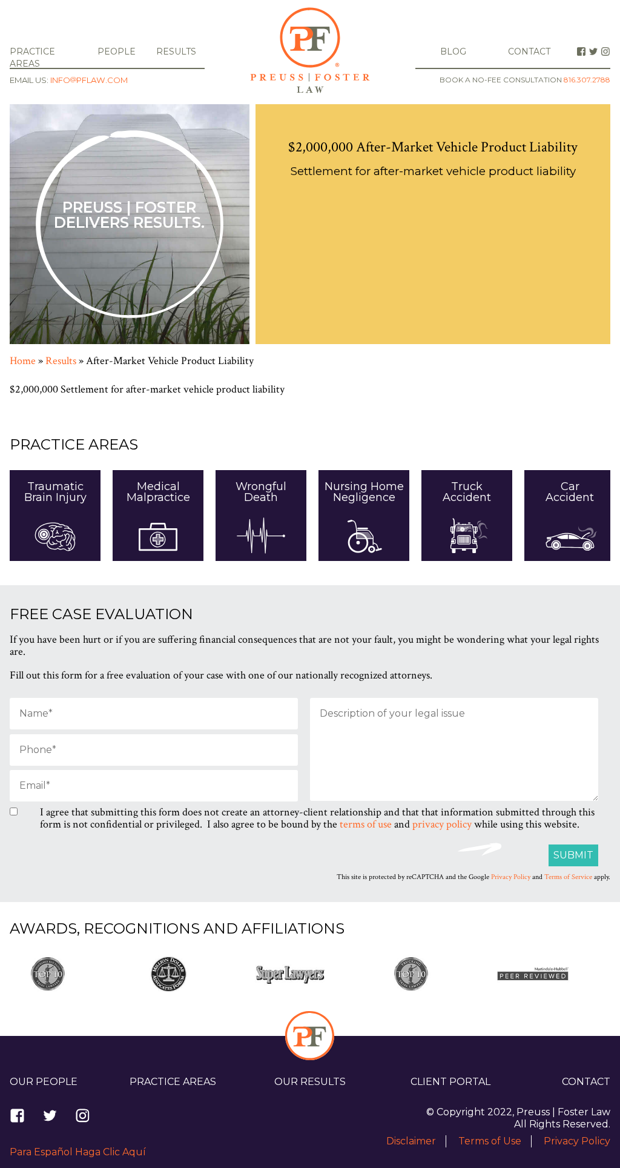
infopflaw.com (89, 80)
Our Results (310, 1081)
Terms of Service (568, 876)
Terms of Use (489, 1141)
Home (23, 361)
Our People (44, 1081)
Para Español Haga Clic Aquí (78, 1152)
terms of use (366, 824)
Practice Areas (173, 1081)
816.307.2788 (587, 80)
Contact (529, 51)
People (116, 51)
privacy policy (442, 824)
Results (176, 51)
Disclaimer (411, 1141)
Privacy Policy (510, 876)
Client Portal (450, 1081)
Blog (453, 51)
